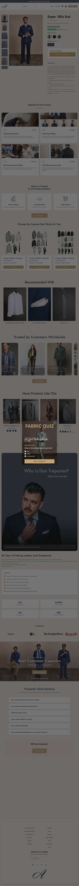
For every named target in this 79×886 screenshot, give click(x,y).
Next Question (39, 461)
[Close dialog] (55, 422)
